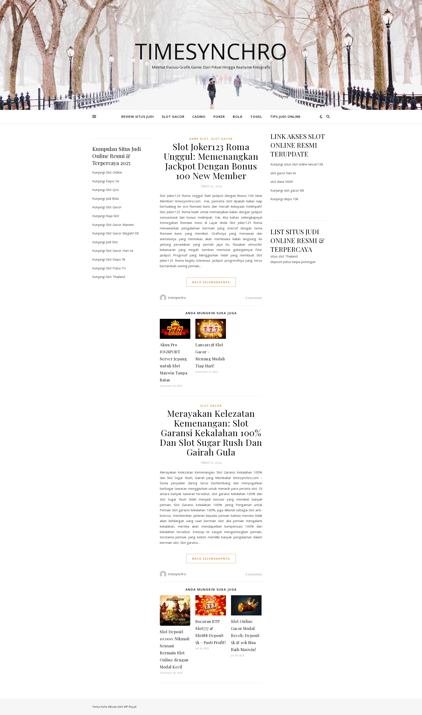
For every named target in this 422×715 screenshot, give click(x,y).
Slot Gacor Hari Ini (119, 250)
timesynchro (177, 298)
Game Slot (199, 139)
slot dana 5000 (281, 181)
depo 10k (291, 199)
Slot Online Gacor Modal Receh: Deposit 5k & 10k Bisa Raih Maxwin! (245, 635)
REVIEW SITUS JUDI (137, 116)
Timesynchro (211, 51)
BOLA (237, 116)
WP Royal (130, 707)
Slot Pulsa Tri (116, 268)
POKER (219, 116)
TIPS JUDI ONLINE (285, 116)
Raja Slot (112, 216)
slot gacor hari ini (283, 173)
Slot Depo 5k (115, 259)
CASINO (199, 116)
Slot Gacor (114, 207)
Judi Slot (112, 242)
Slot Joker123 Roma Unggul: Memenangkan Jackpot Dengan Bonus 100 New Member (211, 161)
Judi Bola (112, 198)
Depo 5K (112, 181)
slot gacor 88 (294, 190)
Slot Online (114, 172)
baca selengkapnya (211, 282)
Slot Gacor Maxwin (120, 224)
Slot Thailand (115, 276)
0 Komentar (254, 298)
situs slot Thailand (284, 256)
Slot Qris (112, 189)
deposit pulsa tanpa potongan (293, 262)
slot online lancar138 (307, 164)
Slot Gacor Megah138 (122, 233)
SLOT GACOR (173, 116)
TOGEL (256, 116)
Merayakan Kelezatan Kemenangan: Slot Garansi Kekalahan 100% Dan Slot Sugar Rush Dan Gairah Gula (211, 432)
